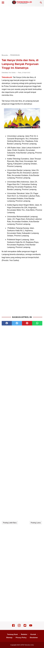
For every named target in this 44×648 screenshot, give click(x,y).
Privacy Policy (21, 637)
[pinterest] (27, 323)
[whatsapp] (37, 323)
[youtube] (30, 626)
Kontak (33, 634)
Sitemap (9, 637)
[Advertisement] (22, 30)
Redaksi (24, 634)
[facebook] (7, 323)
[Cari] (41, 3)
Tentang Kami (12, 634)
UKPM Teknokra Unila (27, 645)
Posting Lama (36, 523)
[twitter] (17, 323)
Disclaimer (34, 637)
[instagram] (19, 626)
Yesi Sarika (12, 72)
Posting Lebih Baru (10, 523)
